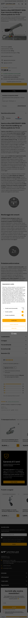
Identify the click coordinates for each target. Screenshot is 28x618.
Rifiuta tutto (14, 328)
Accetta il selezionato (14, 324)
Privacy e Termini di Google (19, 295)
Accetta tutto (14, 320)
